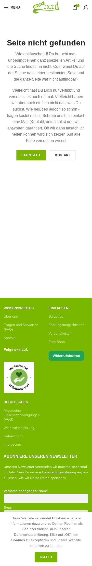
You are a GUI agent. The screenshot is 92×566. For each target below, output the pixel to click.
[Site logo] (46, 7)
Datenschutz (13, 436)
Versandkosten (60, 333)
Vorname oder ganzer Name (26, 491)
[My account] (86, 7)
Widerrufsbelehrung (19, 428)
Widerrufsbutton (66, 356)
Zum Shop (57, 342)
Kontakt (9, 338)
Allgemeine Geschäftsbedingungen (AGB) (22, 415)
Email (8, 507)
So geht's (56, 316)
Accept (46, 557)
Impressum (12, 444)
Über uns (11, 316)
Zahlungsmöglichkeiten (66, 325)
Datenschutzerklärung (59, 472)
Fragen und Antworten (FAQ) (21, 327)
